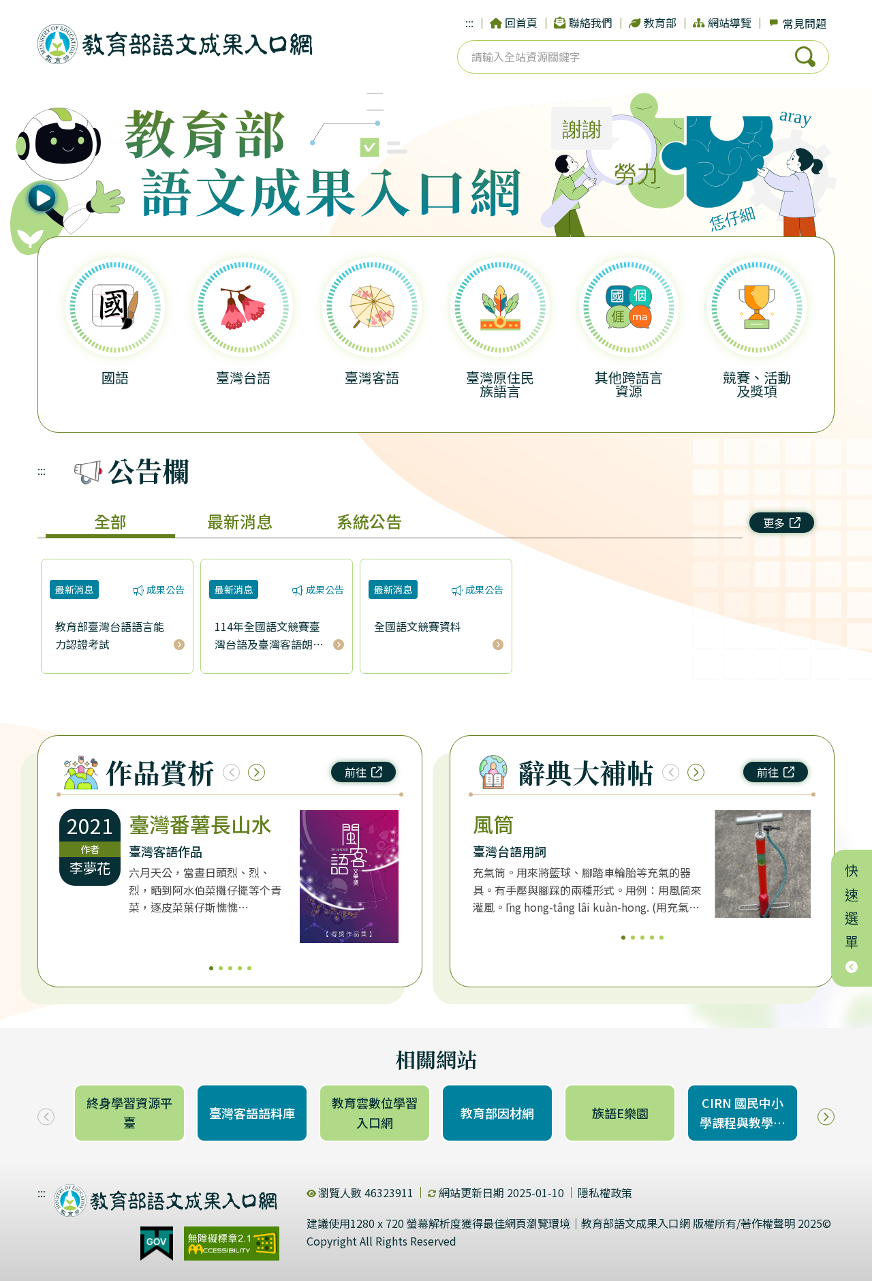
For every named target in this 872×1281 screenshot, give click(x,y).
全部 (110, 521)
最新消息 (239, 521)
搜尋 (805, 56)
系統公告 (369, 521)
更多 (774, 522)
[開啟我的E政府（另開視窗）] (156, 1243)
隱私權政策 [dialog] (605, 1192)
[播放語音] (69, 176)
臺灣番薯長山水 (200, 824)
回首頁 (521, 22)
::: (469, 22)
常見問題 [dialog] (804, 23)
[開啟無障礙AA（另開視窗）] (231, 1243)
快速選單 (852, 910)
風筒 (493, 824)
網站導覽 (729, 22)
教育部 (660, 22)
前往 (356, 772)
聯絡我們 (590, 22)
